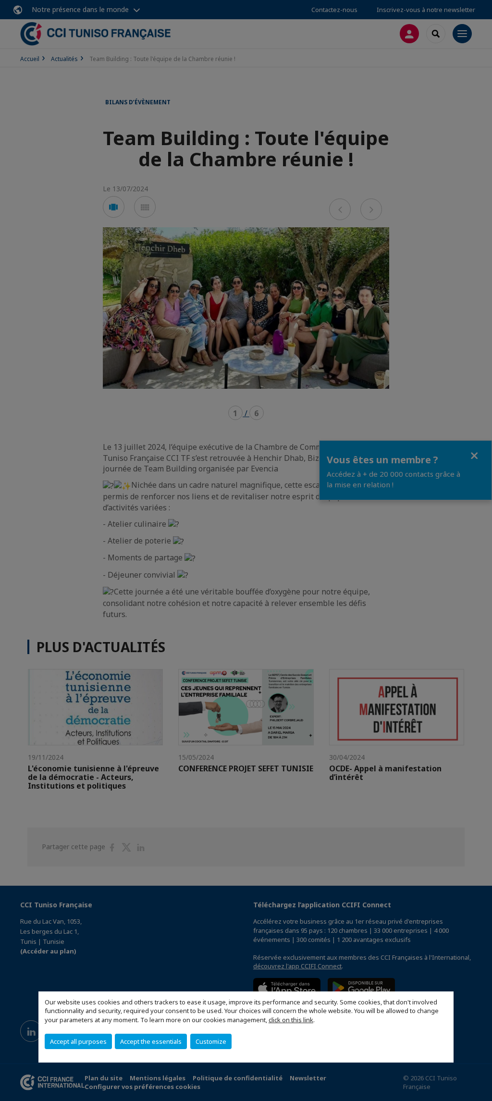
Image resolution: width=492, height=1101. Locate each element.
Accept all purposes (78, 1041)
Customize (211, 1041)
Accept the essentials (151, 1041)
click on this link (291, 1019)
